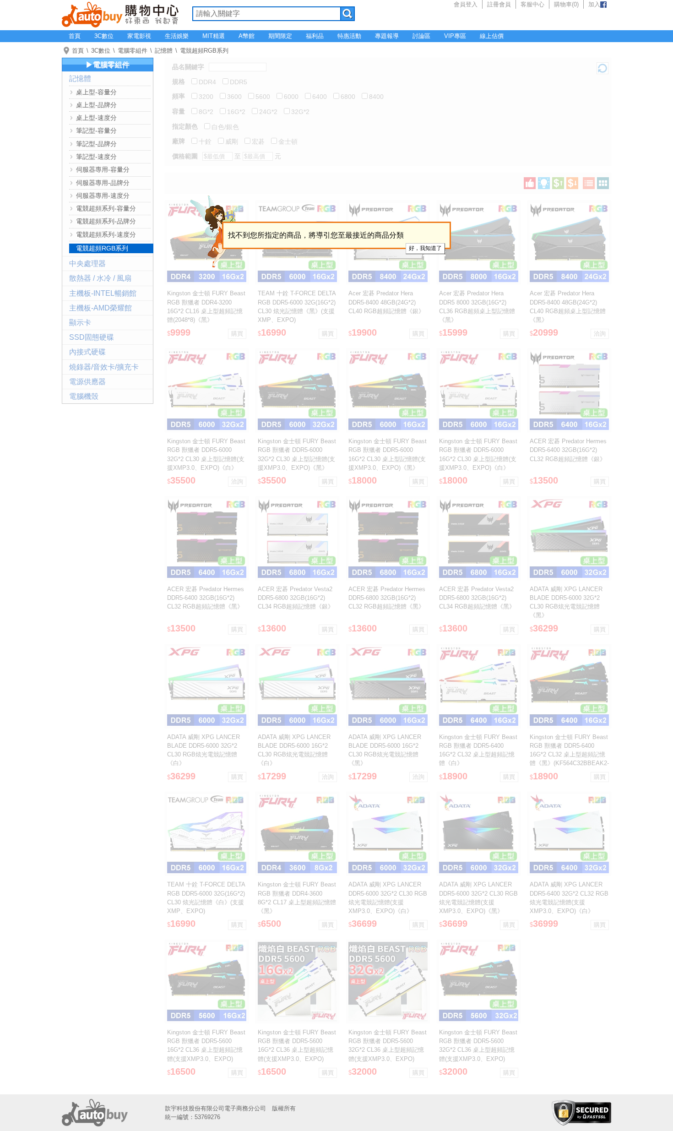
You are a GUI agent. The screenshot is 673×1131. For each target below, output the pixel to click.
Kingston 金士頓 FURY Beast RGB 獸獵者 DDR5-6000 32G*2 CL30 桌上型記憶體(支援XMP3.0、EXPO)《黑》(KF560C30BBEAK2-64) (297, 459)
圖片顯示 (603, 183)
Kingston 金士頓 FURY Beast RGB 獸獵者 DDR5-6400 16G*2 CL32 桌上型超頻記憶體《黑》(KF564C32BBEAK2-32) (569, 755)
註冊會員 (499, 4)
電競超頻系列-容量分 (106, 208)
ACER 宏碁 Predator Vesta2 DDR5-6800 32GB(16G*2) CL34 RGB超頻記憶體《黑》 (477, 598)
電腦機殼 (83, 396)
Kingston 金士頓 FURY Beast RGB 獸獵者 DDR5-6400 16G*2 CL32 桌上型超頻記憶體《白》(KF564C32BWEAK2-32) (478, 755)
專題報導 (387, 36)
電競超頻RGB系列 (204, 50)
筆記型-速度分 (96, 156)
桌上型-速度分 (96, 117)
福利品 (315, 36)
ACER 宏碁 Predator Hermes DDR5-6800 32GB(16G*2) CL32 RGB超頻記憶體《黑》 (386, 598)
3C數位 (104, 36)
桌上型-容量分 (96, 92)
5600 (262, 96)
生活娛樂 (177, 36)
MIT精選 (213, 36)
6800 (348, 96)
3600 (234, 96)
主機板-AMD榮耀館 (100, 308)
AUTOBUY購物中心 (120, 13)
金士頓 (288, 141)
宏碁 (258, 141)
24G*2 (268, 111)
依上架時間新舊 (544, 183)
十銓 (205, 141)
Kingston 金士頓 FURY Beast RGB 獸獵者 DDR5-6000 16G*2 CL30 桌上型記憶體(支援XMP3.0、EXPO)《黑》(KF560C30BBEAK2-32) (387, 459)
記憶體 (164, 50)
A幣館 (247, 36)
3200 (206, 96)
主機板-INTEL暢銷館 (102, 293)
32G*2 (300, 111)
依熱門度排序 (530, 183)
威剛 (231, 141)
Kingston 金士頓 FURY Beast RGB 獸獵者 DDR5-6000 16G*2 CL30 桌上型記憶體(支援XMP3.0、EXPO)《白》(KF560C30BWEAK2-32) (478, 459)
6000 (291, 96)
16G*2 (236, 111)
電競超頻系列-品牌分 (106, 221)
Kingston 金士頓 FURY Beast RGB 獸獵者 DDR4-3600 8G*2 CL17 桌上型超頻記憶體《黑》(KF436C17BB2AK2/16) (297, 902)
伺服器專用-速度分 (103, 195)
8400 (376, 96)
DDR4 (207, 82)
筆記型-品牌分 (96, 143)
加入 (594, 4)
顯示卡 (80, 322)
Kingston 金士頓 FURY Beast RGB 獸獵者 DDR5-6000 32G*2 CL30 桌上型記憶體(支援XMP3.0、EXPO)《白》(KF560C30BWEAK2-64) (206, 459)
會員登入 (466, 4)
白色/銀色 (225, 126)
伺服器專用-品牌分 (103, 182)
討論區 (421, 36)
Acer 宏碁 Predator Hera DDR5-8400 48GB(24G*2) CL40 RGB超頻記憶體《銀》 (386, 302)
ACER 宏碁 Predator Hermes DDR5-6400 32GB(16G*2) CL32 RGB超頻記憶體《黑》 (205, 598)
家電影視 (139, 36)
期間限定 (280, 36)
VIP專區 (455, 36)
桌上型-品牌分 (96, 105)
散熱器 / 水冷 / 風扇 (100, 278)
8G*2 (206, 111)
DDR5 (238, 82)
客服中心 (532, 4)
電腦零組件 (132, 50)
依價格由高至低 (572, 183)
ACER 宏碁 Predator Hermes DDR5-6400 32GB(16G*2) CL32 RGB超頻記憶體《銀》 (568, 450)
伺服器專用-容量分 (103, 169)
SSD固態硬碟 (91, 337)
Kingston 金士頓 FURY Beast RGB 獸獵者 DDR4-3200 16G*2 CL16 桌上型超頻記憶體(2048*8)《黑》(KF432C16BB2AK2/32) (206, 311)
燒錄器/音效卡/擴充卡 (104, 367)
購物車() (566, 4)
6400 (319, 96)
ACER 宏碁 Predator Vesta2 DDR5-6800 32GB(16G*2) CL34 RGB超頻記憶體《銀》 (296, 598)
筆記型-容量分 (96, 130)
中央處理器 (87, 263)
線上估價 (492, 36)
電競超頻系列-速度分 (106, 234)
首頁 (75, 36)
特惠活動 (349, 36)
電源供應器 (87, 382)
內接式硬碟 (87, 352)
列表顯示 (589, 183)
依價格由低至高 (558, 183)
